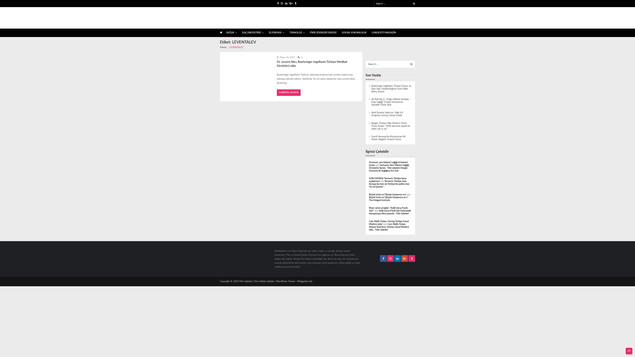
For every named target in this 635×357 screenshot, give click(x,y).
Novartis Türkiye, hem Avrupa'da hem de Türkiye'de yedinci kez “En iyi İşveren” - (389, 184)
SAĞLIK (230, 33)
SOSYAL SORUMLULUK (354, 33)
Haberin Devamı (288, 92)
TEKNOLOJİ (296, 33)
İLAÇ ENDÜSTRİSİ (251, 33)
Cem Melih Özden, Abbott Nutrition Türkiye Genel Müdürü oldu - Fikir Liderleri (389, 227)
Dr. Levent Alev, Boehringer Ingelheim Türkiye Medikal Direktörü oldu (312, 63)
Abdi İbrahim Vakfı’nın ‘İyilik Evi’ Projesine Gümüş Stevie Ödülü (387, 114)
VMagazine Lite (304, 281)
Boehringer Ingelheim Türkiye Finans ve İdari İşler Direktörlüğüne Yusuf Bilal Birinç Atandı (391, 89)
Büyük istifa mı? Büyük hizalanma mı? (387, 195)
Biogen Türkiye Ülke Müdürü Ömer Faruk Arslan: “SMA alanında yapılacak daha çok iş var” (390, 126)
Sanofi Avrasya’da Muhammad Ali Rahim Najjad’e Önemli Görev (388, 138)
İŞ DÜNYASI (275, 33)
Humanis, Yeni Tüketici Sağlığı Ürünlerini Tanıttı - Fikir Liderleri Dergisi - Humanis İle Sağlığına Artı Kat (389, 168)
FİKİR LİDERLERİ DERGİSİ (323, 33)
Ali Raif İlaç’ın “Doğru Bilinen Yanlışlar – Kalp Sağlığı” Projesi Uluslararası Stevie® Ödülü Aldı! (391, 102)
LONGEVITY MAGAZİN (384, 33)
